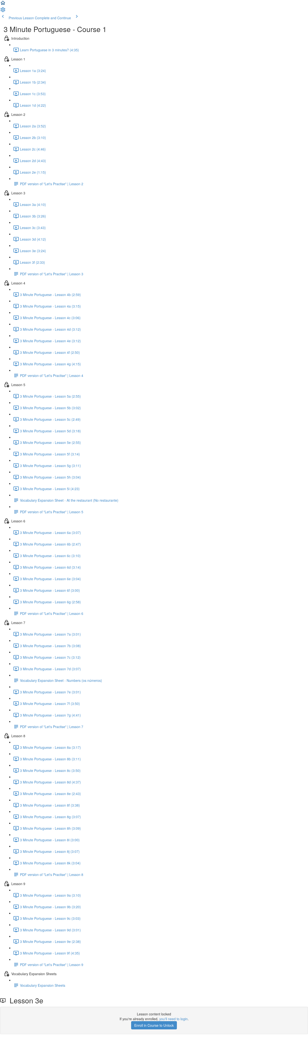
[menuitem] (3, 11)
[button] (3, 4)
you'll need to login (173, 1018)
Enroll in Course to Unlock (154, 1025)
